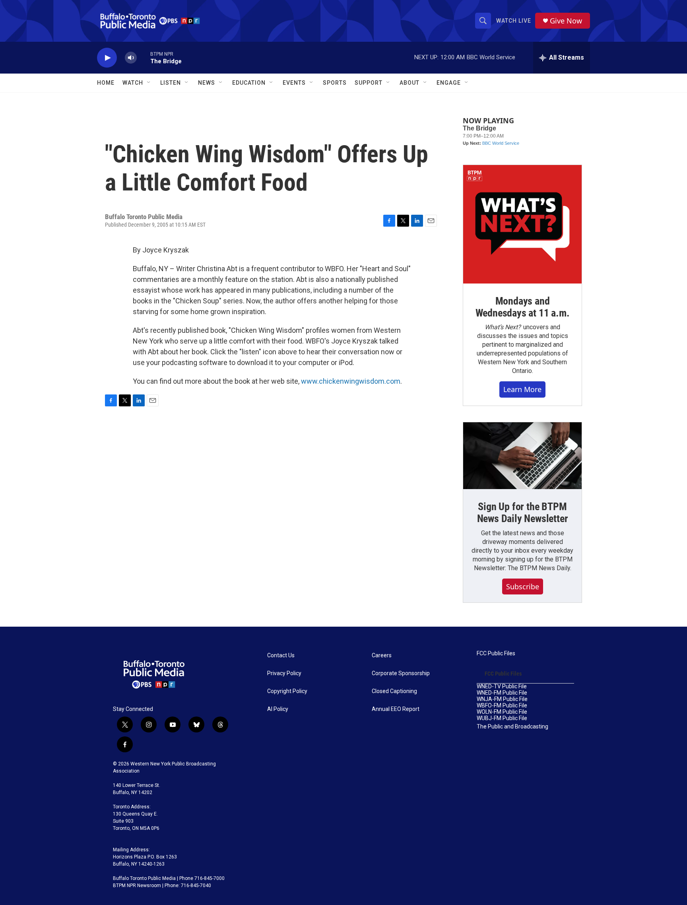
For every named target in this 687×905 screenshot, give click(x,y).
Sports (335, 83)
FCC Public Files (496, 653)
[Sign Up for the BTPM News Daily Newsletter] (522, 455)
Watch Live (513, 20)
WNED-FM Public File (502, 693)
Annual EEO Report (395, 709)
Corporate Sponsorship (401, 673)
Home (105, 83)
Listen (170, 83)
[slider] (143, 57)
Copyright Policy (287, 691)
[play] (107, 57)
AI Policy (277, 709)
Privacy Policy (284, 673)
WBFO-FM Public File (502, 706)
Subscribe (522, 586)
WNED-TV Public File (502, 686)
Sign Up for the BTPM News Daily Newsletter (522, 512)
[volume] (131, 58)
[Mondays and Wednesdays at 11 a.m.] (522, 224)
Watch (132, 83)
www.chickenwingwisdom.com (350, 381)
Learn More (522, 389)
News (206, 83)
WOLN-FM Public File (502, 712)
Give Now (566, 21)
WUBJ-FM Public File (502, 718)
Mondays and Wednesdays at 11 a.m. (522, 307)
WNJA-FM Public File (502, 699)
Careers (382, 655)
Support (368, 83)
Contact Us (281, 655)
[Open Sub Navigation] (149, 83)
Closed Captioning (394, 691)
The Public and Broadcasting (512, 727)
